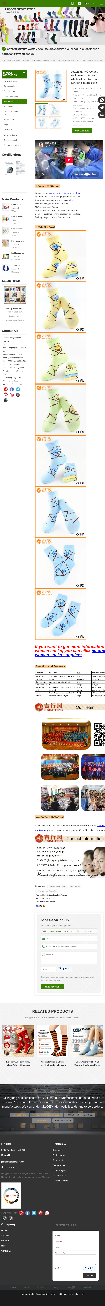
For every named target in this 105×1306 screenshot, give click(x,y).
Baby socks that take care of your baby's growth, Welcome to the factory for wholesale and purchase (18, 241)
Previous (3, 173)
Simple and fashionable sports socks (18, 265)
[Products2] (52, 23)
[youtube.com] (71, 1287)
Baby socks (8, 106)
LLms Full (79, 1294)
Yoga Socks (8, 125)
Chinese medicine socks (11, 113)
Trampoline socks (11, 140)
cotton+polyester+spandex (46, 891)
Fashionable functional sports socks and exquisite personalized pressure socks (18, 253)
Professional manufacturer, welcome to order (18, 204)
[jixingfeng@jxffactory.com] (44, 906)
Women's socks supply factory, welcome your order (18, 229)
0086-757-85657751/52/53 (13, 1150)
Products (5, 1241)
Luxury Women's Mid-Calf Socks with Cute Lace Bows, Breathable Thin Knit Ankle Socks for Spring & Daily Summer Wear (87, 1063)
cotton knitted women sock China (64, 192)
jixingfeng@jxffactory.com (12, 1162)
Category (16, 60)
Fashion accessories (12, 145)
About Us (5, 1235)
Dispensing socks (11, 96)
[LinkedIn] (25, 1287)
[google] (56, 1287)
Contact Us (6, 1251)
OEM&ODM (8, 130)
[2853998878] (40, 906)
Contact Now (82, 131)
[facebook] (87, 1287)
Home (9, 60)
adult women (75, 886)
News (4, 1246)
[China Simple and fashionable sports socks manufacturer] (5, 267)
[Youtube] (5, 394)
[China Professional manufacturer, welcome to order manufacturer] (5, 207)
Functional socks (10, 81)
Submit (89, 1275)
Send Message (52, 987)
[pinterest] (5, 389)
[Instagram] (12, 394)
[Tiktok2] (5, 400)
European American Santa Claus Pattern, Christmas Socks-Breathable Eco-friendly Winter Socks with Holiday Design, (18, 1063)
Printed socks (9, 91)
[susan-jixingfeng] (37, 906)
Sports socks (9, 120)
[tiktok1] (18, 394)
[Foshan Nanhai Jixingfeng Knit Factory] (4, 4)
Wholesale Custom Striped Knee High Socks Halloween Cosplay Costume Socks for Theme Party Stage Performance (52, 1063)
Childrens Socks (10, 135)
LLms (71, 1294)
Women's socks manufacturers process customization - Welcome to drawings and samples (18, 217)
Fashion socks (27, 60)
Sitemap (63, 1294)
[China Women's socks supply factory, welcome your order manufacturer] (5, 231)
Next (26, 173)
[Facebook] (12, 389)
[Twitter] (18, 389)
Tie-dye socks (9, 86)
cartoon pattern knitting (57, 886)
